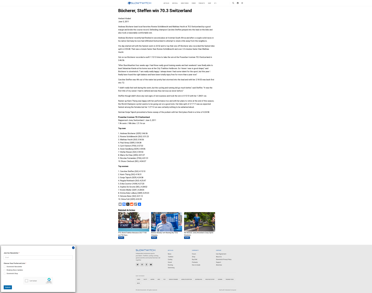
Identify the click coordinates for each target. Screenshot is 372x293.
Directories (185, 3)
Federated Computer (230, 290)
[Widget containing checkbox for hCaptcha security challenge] (38, 280)
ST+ (215, 3)
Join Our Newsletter (12, 253)
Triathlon (170, 256)
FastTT (145, 279)
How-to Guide (196, 265)
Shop (209, 3)
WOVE (138, 283)
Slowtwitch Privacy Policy (223, 259)
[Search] (233, 3)
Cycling (170, 259)
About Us (219, 256)
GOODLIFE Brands (173, 279)
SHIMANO (220, 279)
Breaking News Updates (15, 270)
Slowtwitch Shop (12, 273)
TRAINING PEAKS (230, 279)
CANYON (152, 279)
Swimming (171, 267)
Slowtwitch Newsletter (14, 267)
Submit (7, 287)
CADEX (138, 279)
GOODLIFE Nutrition (186, 279)
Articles (166, 3)
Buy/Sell (175, 3)
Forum (194, 3)
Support (218, 262)
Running (170, 265)
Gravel (170, 262)
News (169, 254)
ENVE (159, 279)
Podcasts (202, 3)
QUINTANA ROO (198, 279)
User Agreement (221, 254)
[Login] (238, 3)
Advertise (219, 265)
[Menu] (242, 3)
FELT (164, 279)
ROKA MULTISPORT (210, 279)
